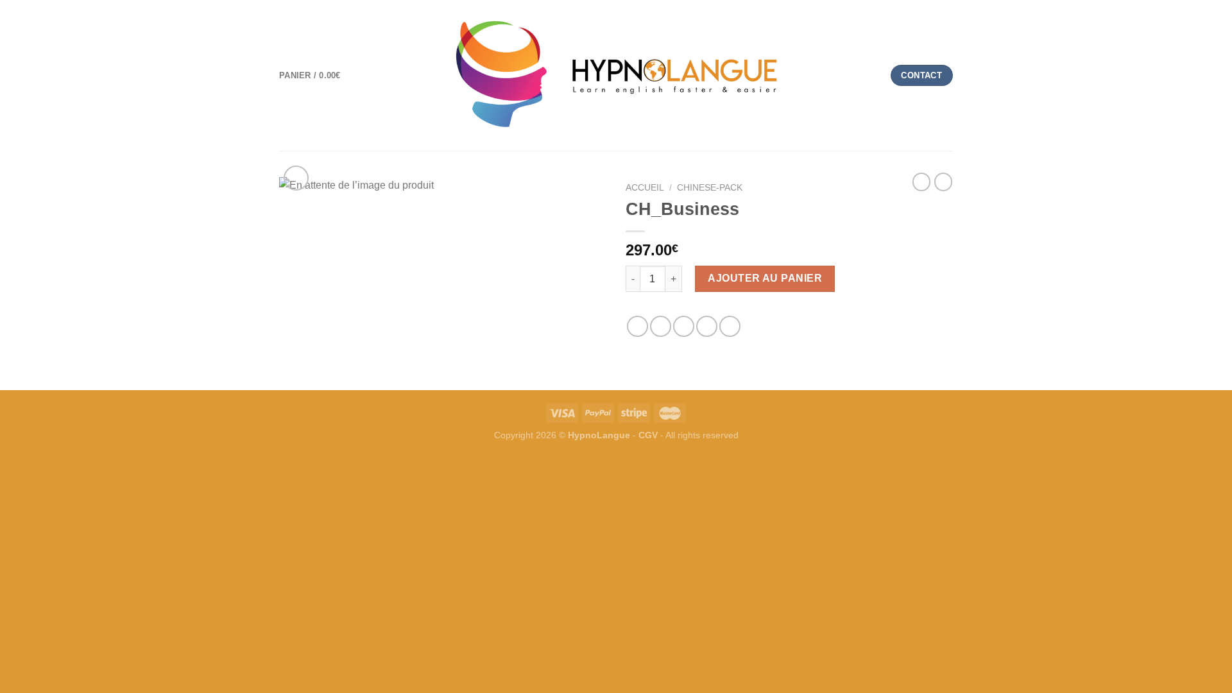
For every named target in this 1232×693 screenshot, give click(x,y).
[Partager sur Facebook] (637, 326)
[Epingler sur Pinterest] (706, 326)
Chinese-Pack (709, 188)
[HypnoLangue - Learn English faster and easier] (616, 75)
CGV (648, 435)
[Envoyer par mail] (683, 326)
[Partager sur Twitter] (660, 326)
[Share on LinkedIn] (729, 326)
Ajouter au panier (765, 278)
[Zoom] (296, 178)
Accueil (645, 188)
